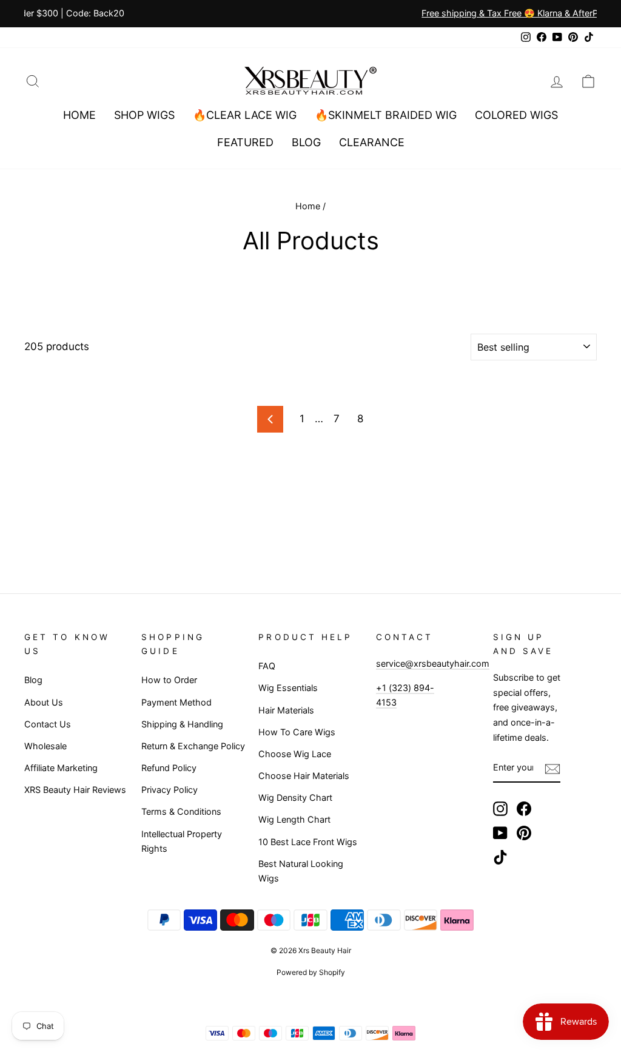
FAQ (266, 666)
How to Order (169, 680)
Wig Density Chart (295, 797)
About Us (43, 702)
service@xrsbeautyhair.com (432, 663)
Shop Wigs (144, 115)
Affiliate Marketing (61, 768)
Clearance (371, 142)
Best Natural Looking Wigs (300, 871)
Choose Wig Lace (294, 754)
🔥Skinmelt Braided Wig (386, 115)
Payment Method (176, 702)
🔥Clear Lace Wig (245, 115)
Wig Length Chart (294, 819)
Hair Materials (286, 710)
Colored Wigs (516, 115)
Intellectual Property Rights (181, 841)
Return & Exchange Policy (193, 746)
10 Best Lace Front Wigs (307, 842)
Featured (245, 142)
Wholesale (45, 746)
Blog (306, 142)
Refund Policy (168, 768)
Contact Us (47, 724)
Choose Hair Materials (303, 775)
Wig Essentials (288, 688)
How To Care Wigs (296, 732)
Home (79, 115)
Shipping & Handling (182, 724)
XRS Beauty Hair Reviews (75, 789)
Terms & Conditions (181, 811)
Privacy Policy (169, 789)
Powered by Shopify (311, 972)
